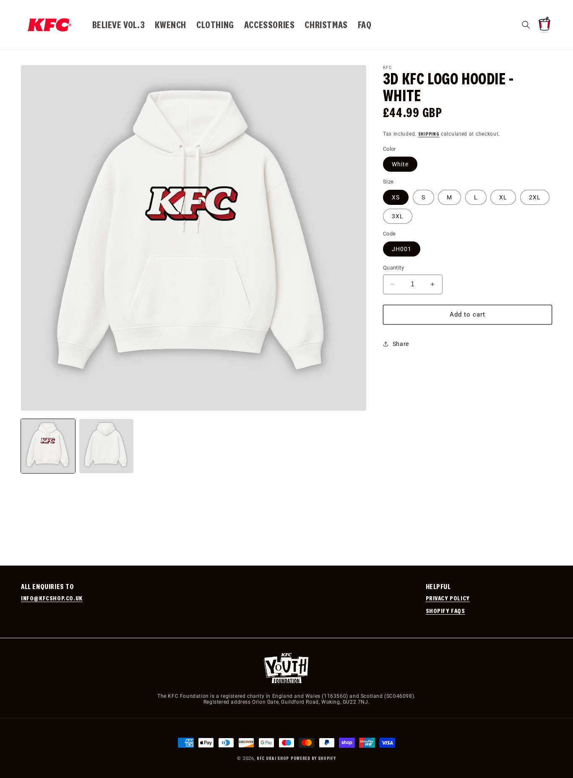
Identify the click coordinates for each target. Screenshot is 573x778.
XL (503, 197)
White (400, 164)
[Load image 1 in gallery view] (48, 446)
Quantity (393, 268)
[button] (526, 25)
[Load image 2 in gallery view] (106, 446)
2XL (535, 197)
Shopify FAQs (445, 610)
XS (396, 197)
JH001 (402, 249)
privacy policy (448, 598)
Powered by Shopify (313, 758)
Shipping (429, 134)
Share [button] (401, 344)
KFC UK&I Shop (273, 758)
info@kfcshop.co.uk (52, 598)
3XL (398, 215)
